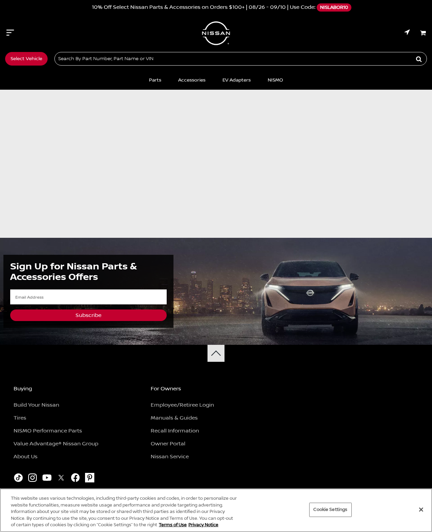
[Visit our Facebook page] (75, 478)
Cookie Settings (330, 509)
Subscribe (88, 315)
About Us (25, 457)
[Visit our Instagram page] (32, 478)
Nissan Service (170, 457)
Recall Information (175, 431)
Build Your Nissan (36, 405)
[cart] (423, 33)
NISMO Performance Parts (48, 431)
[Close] (421, 509)
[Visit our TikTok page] (18, 478)
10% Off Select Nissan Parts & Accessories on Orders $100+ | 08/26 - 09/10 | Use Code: (214, 7)
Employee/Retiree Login (182, 405)
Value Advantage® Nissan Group (56, 444)
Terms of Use (173, 525)
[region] (216, 510)
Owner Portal (168, 444)
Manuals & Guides (174, 418)
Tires (20, 418)
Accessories (191, 80)
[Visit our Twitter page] (61, 478)
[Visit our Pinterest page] (89, 478)
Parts (155, 80)
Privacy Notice (203, 525)
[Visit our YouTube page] (46, 478)
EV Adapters (236, 80)
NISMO (275, 80)
